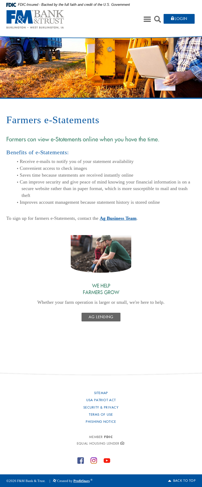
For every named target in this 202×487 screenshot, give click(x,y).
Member (101, 437)
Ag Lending (101, 317)
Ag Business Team (118, 218)
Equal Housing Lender (98, 443)
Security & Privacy (101, 407)
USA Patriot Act (101, 400)
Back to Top (184, 481)
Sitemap (101, 393)
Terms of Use (101, 414)
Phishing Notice (101, 422)
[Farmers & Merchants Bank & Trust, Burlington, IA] (35, 19)
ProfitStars (81, 481)
